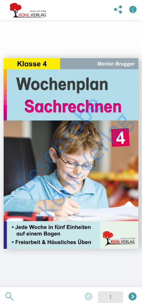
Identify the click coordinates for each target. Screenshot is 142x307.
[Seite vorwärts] (132, 297)
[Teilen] (118, 10)
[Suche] (9, 297)
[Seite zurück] (88, 297)
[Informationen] (133, 10)
